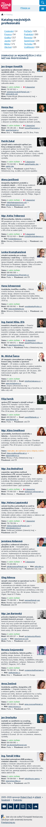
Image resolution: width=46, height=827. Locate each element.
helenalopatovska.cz (13, 528)
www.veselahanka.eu (16, 309)
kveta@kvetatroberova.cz (34, 236)
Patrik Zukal (8, 141)
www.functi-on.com (21, 639)
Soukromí (5, 800)
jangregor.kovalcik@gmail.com (18, 92)
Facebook (17, 806)
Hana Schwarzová (11, 285)
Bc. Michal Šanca (10, 356)
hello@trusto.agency (32, 779)
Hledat (42, 2)
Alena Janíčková (10, 179)
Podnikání (28, 34)
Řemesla (28, 38)
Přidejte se (25, 8)
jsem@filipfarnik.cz (32, 417)
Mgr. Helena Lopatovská (14, 502)
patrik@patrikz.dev (32, 164)
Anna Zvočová (8, 683)
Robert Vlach (26, 797)
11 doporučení (30, 340)
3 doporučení (30, 562)
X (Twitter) (29, 806)
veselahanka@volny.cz (33, 306)
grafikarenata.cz (14, 673)
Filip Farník (7, 398)
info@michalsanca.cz (33, 381)
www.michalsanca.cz (13, 383)
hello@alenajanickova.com (17, 202)
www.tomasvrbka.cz (13, 781)
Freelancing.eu (3, 816)
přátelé (38, 797)
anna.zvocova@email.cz (34, 704)
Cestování (9, 31)
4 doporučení (30, 126)
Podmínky (17, 800)
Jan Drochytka (9, 717)
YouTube (4, 806)
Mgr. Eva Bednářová (12, 468)
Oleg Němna (8, 577)
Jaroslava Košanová (11, 541)
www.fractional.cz (12, 130)
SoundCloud (35, 806)
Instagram (23, 806)
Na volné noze (2, 15)
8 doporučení (30, 87)
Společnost (29, 41)
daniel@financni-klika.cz (34, 343)
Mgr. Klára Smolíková (13, 430)
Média (7, 44)
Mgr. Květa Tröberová (13, 215)
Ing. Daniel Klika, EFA (12, 321)
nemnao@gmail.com (32, 600)
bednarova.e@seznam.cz (34, 492)
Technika (28, 44)
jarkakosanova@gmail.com (17, 566)
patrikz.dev (10, 166)
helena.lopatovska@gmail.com (18, 526)
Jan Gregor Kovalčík (12, 66)
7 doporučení (30, 521)
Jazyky (7, 41)
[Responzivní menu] (42, 8)
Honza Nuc (7, 107)
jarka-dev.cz (39, 566)
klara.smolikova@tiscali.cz (17, 453)
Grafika (7, 38)
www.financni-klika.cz (16, 345)
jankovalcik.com (12, 94)
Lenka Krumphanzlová (13, 252)
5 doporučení (30, 162)
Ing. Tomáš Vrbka (10, 755)
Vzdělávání (29, 47)
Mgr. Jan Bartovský (11, 613)
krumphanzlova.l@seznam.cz (18, 275)
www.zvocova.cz (14, 706)
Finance (8, 34)
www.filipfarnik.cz (12, 419)
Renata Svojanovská (12, 649)
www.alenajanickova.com (15, 205)
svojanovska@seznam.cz (34, 670)
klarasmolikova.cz (12, 455)
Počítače (28, 31)
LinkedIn (10, 806)
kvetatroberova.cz (15, 239)
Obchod (8, 47)
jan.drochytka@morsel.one (17, 745)
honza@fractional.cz (32, 128)
